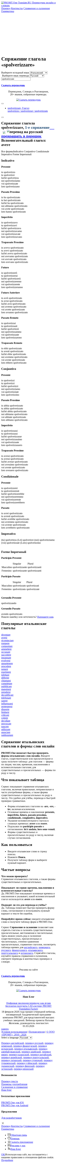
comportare (7, 646)
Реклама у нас (17, 1145)
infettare (5, 675)
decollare (5, 720)
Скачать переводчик (13, 85)
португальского (9, 953)
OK (3, 1154)
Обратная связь (18, 1135)
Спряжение (36, 8)
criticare (5, 715)
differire (5, 677)
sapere (4, 700)
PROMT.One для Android (14, 1105)
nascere (5, 726)
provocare (6, 723)
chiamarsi (6, 680)
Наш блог (6, 1090)
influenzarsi (7, 703)
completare (6, 683)
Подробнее (7, 1160)
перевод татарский (11, 1060)
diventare (5, 634)
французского (19, 950)
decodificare (7, 695)
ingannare (6, 657)
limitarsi (5, 712)
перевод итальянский (25, 1048)
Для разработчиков (11, 1117)
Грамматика (7, 11)
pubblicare (6, 686)
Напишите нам (45, 617)
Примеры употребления (14, 1084)
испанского (27, 953)
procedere (6, 666)
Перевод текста (9, 1081)
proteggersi (6, 706)
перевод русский (34, 1043)
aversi (4, 637)
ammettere (6, 649)
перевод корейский (11, 1057)
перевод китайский (40, 1054)
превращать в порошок (21, 136)
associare (5, 732)
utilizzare (5, 729)
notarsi (4, 669)
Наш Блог (15, 1149)
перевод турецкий (32, 1060)
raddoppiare (7, 735)
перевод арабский (31, 1051)
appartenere (7, 663)
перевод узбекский (27, 1063)
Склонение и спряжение (14, 1087)
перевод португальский (36, 1057)
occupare (5, 652)
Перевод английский (12, 1043)
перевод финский (25, 1066)
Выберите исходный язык (15, 72)
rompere (5, 643)
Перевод (5, 8)
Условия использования (14, 1031)
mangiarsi (6, 689)
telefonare (6, 697)
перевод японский (24, 1069)
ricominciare (7, 640)
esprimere (6, 672)
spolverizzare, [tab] (28, 109)
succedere (6, 654)
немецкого (44, 947)
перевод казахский (19, 1054)
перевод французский (25, 1046)
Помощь (14, 1138)
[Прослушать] (52, 127)
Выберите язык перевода (15, 75)
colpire (4, 718)
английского (30, 947)
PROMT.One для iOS (12, 1102)
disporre (5, 709)
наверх (5, 1029)
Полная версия (37, 1031)
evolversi (5, 660)
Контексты (17, 8)
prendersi (5, 692)
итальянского (35, 950)
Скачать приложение (21, 1142)
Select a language (10, 1037)
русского (6, 950)
